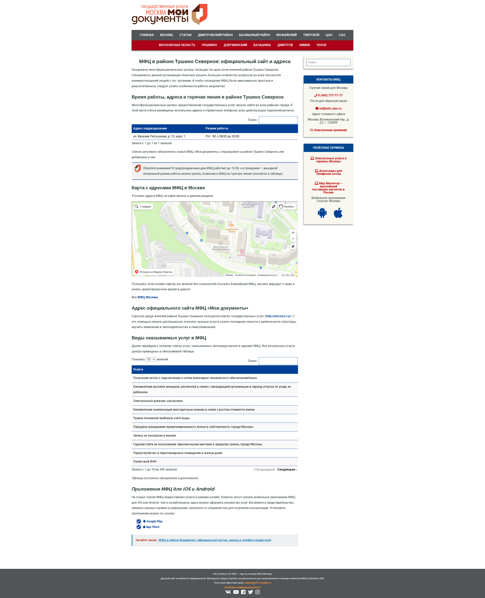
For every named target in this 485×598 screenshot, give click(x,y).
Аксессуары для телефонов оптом (329, 172)
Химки (304, 45)
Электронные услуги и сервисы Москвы (330, 160)
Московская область (177, 45)
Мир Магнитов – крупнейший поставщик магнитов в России (328, 188)
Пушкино (209, 45)
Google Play (154, 521)
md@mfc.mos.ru (330, 108)
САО (342, 35)
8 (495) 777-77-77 (330, 95)
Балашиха (262, 45)
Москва (166, 35)
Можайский (286, 35)
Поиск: (252, 120)
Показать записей (150, 359)
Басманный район (254, 35)
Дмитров (285, 45)
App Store (152, 527)
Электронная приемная (330, 130)
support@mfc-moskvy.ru (258, 582)
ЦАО (329, 35)
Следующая (286, 469)
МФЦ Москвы (148, 297)
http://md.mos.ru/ (278, 316)
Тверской (311, 35)
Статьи (185, 35)
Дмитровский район (215, 35)
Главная (147, 35)
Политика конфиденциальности (242, 587)
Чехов (321, 45)
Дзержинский (235, 45)
